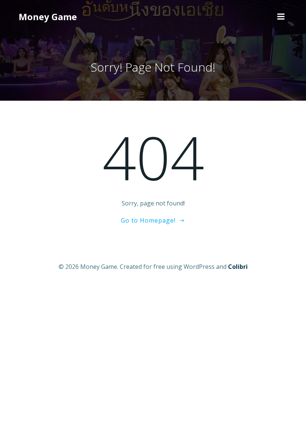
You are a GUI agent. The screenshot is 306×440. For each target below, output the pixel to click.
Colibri (238, 267)
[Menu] (281, 16)
